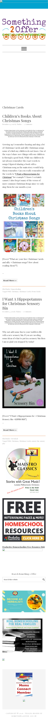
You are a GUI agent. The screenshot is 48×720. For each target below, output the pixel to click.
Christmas (15, 292)
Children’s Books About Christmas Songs (22, 118)
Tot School (14, 439)
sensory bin (35, 441)
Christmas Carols (25, 292)
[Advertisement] (24, 76)
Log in (33, 716)
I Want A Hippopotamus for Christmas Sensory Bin (22, 303)
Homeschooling (16, 289)
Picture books (36, 292)
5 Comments (27, 312)
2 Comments (28, 124)
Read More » (10, 280)
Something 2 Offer (24, 22)
